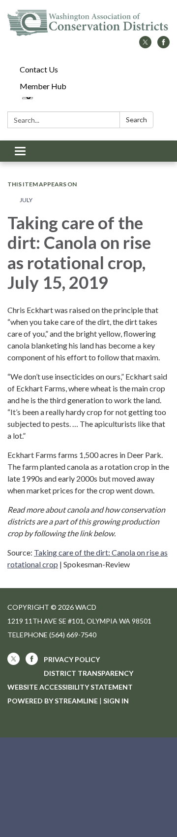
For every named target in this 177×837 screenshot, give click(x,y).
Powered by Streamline (52, 701)
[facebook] (163, 45)
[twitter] (145, 45)
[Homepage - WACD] (88, 23)
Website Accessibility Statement (70, 687)
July (26, 200)
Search (136, 119)
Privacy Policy (72, 659)
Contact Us (39, 69)
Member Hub (43, 86)
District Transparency (88, 673)
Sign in (116, 701)
